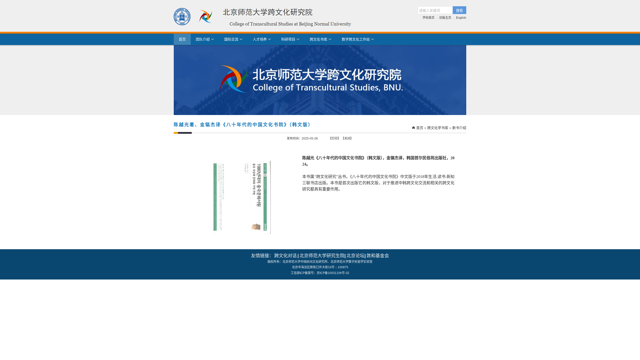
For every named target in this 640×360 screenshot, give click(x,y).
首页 (182, 39)
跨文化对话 (285, 255)
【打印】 (334, 138)
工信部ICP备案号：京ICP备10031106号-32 (320, 273)
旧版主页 (445, 18)
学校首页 (428, 18)
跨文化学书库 (437, 127)
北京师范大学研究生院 (322, 255)
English (461, 18)
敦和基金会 (377, 255)
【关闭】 (347, 138)
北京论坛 (355, 255)
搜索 (459, 10)
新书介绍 (459, 127)
